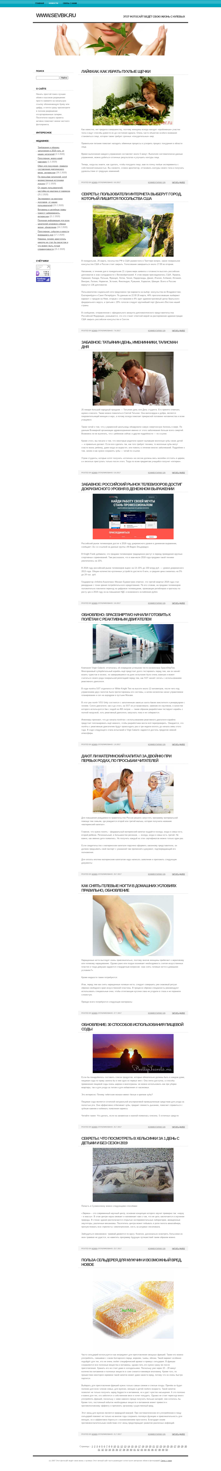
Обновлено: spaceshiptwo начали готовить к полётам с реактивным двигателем (126, 616)
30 (186, 1446)
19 (146, 1446)
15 (132, 1446)
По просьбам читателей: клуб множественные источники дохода (52, 180)
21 (154, 1446)
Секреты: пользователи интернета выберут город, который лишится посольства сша (131, 196)
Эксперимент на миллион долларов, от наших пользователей (50, 202)
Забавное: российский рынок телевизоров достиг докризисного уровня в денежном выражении (131, 486)
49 (163, 1450)
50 (167, 1450)
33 (106, 1450)
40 (131, 1450)
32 (102, 1450)
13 (125, 1446)
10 (115, 1446)
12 (122, 1446)
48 (159, 1450)
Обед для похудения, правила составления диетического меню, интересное (53, 169)
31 (99, 1450)
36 (117, 1450)
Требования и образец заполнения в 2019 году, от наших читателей (51, 150)
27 (175, 1446)
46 (152, 1450)
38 (124, 1450)
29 (182, 1446)
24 (164, 1446)
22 (157, 1446)
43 (142, 1450)
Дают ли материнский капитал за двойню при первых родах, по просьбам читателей (126, 758)
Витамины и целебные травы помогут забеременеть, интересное (52, 213)
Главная (39, 3)
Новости (53, 3)
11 (118, 1446)
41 (134, 1450)
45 (149, 1450)
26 (171, 1446)
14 (129, 1446)
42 (138, 1450)
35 (113, 1450)
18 (143, 1446)
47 (156, 1450)
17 (139, 1446)
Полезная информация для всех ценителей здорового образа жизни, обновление (54, 223)
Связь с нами (70, 3)
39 (127, 1450)
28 (178, 1446)
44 (145, 1450)
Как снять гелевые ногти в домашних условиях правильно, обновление (128, 888)
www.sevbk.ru (56, 15)
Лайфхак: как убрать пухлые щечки (115, 71)
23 (161, 1446)
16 (136, 1446)
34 (110, 1450)
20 (150, 1446)
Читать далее (178, 182)
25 (168, 1446)
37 (120, 1450)
